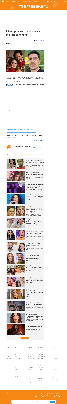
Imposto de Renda (30, 367)
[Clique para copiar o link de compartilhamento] (43, 40)
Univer (53, 376)
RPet (16, 371)
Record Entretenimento (56, 363)
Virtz (15, 374)
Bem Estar (17, 27)
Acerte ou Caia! (40, 347)
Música (16, 365)
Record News (35, 1)
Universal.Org (54, 380)
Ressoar (53, 374)
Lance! (8, 356)
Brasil (28, 349)
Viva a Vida (13, 27)
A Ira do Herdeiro (41, 349)
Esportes (24, 1)
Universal (53, 378)
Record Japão (54, 367)
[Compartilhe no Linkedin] (38, 40)
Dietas (16, 354)
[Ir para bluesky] (36, 396)
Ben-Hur (39, 360)
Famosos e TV (17, 358)
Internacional (30, 369)
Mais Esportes (9, 358)
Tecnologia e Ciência (31, 382)
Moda (16, 363)
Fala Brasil (39, 376)
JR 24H (27, 1)
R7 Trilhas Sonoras (55, 358)
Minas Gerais (30, 371)
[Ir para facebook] (54, 1)
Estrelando (16, 356)
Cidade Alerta (40, 369)
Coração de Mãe (40, 371)
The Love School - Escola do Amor (43, 387)
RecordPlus (54, 356)
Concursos (29, 356)
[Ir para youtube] (59, 396)
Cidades (29, 354)
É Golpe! (29, 363)
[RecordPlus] (49, 1)
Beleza (16, 347)
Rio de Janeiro (30, 376)
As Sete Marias (40, 352)
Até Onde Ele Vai (40, 354)
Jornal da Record (40, 380)
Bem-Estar (16, 349)
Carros (29, 352)
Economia (29, 360)
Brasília (12, 1)
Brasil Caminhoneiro (41, 363)
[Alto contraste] (7, 43)
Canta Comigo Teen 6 (41, 365)
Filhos (16, 360)
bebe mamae (22, 27)
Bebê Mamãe (10, 85)
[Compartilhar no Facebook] (36, 40)
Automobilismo (9, 347)
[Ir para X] (55, 1)
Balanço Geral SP (41, 358)
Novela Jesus (40, 382)
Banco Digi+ (54, 347)
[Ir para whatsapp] (57, 396)
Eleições (16, 1)
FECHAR (52, 401)
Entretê (19, 1)
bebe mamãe (8, 39)
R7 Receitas (17, 369)
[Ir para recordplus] (49, 396)
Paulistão (8, 360)
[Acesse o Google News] (41, 40)
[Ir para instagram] (57, 1)
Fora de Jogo (9, 352)
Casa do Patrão (40, 367)
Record (30, 1)
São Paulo (29, 378)
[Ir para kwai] (44, 396)
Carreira (53, 349)
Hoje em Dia (40, 378)
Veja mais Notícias (25, 337)
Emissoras (54, 352)
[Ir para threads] (47, 396)
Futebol (8, 354)
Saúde (28, 380)
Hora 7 (29, 365)
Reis (38, 385)
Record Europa (54, 365)
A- (10, 43)
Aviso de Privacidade (46, 401)
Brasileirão (8, 349)
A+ (9, 43)
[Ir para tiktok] (52, 396)
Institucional (56, 345)
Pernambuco (30, 374)
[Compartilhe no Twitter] (34, 40)
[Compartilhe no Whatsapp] (40, 40)
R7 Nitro (16, 367)
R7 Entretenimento (8, 27)
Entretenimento (19, 345)
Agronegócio (30, 347)
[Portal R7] (3, 1)
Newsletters (54, 354)
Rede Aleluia (54, 371)
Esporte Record (40, 374)
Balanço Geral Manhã (41, 356)
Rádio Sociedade (55, 360)
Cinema (16, 352)
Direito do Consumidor (31, 358)
